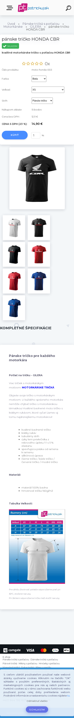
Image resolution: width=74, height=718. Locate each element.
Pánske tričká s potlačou (40, 24)
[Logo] (33, 8)
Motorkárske (13, 26)
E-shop (10, 8)
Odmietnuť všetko (37, 701)
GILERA (35, 26)
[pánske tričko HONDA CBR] (37, 148)
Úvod (11, 24)
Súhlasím (37, 709)
